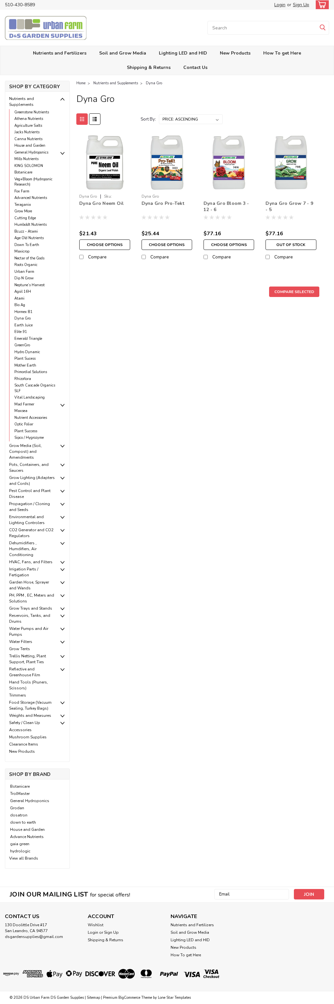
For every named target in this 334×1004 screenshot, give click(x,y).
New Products (235, 53)
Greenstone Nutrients (31, 112)
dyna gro (88, 196)
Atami (19, 298)
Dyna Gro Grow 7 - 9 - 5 (289, 206)
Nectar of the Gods (29, 258)
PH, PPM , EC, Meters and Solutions (31, 598)
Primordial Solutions (30, 372)
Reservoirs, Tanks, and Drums (29, 618)
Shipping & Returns (149, 67)
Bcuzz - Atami (26, 231)
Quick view (104, 186)
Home (80, 83)
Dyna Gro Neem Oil (101, 203)
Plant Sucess (25, 358)
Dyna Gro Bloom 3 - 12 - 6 (226, 206)
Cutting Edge (25, 218)
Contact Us (195, 67)
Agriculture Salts (28, 125)
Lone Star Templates (174, 997)
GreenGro (22, 345)
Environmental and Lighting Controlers (27, 519)
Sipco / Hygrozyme (29, 437)
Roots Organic (26, 264)
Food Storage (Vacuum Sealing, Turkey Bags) (30, 705)
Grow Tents (19, 648)
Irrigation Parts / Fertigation (23, 572)
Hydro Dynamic (27, 352)
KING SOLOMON (28, 165)
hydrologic (20, 851)
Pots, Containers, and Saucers (29, 467)
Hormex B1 (23, 311)
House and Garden (29, 145)
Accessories (20, 729)
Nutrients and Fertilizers (59, 53)
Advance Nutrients (27, 836)
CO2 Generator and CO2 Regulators (31, 532)
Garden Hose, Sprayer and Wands (29, 585)
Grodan (17, 808)
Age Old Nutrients (29, 238)
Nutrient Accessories (30, 417)
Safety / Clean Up (24, 722)
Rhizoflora (22, 378)
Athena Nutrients (28, 118)
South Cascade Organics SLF (34, 388)
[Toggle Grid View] (82, 119)
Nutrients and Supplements (21, 101)
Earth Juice (23, 325)
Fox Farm (21, 191)
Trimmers (17, 695)
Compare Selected (294, 291)
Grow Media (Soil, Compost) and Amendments (25, 451)
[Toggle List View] (94, 119)
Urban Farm (24, 271)
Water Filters (20, 641)
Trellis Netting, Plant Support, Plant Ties (27, 659)
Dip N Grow (24, 278)
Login (279, 5)
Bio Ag (19, 305)
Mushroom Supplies (28, 737)
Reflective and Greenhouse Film (24, 672)
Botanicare (23, 172)
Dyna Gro (22, 318)
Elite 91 (20, 331)
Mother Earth (25, 365)
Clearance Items (23, 744)
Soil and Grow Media (122, 53)
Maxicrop (21, 251)
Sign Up (301, 5)
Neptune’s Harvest (29, 285)
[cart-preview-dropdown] (320, 4)
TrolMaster (20, 793)
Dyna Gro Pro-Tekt (163, 203)
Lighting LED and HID (183, 53)
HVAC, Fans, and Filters (31, 562)
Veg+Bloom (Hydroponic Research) (33, 182)
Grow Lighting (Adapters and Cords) (32, 480)
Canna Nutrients (28, 139)
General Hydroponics (31, 152)
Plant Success (25, 431)
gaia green (19, 844)
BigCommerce (129, 997)
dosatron (18, 815)
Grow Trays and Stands (30, 608)
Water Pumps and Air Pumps (28, 631)
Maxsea (20, 410)
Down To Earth (26, 244)
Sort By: (148, 119)
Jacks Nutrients (26, 132)
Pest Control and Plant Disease (30, 493)
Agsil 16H (22, 291)
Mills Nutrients (26, 158)
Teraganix (22, 204)
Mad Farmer (24, 404)
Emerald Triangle (28, 338)
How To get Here (282, 53)
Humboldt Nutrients (30, 224)
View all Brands (23, 858)
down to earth (23, 822)
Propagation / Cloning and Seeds (29, 506)
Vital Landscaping (29, 397)
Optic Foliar (23, 424)
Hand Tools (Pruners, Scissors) (28, 685)
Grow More (23, 211)
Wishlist (95, 925)
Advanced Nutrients (30, 197)
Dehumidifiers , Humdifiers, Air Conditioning (23, 548)
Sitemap (93, 997)
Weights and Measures (30, 715)
